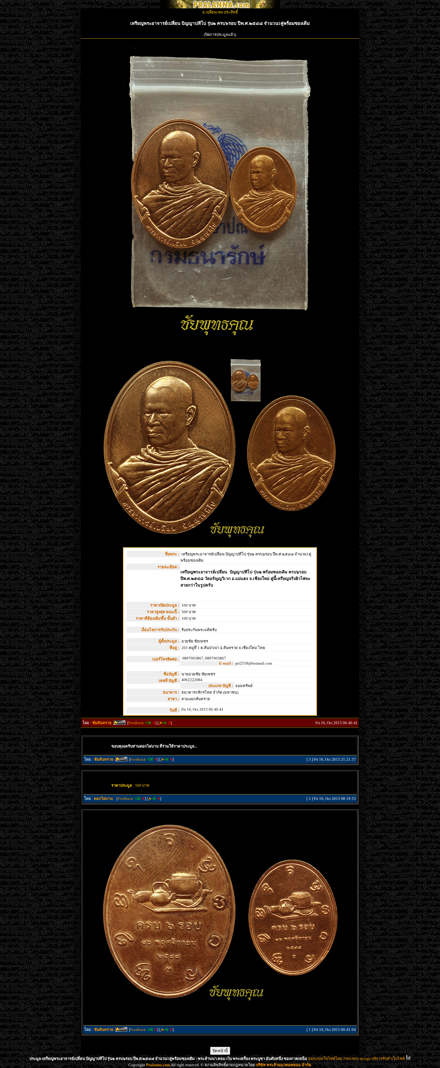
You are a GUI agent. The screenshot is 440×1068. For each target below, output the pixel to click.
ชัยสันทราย (102, 723)
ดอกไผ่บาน (103, 798)
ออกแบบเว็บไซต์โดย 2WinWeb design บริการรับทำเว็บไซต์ (356, 1058)
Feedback (136, 723)
